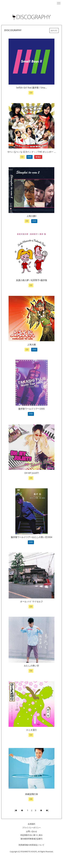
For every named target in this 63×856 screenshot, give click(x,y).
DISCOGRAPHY (12, 30)
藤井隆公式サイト (31, 3)
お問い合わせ (31, 831)
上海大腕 (31, 344)
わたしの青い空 (31, 665)
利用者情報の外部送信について (31, 845)
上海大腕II (31, 215)
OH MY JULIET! (31, 472)
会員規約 (31, 824)
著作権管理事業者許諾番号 (31, 838)
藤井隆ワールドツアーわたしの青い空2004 (31, 537)
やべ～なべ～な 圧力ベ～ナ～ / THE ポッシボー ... (31, 151)
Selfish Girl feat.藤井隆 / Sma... (31, 87)
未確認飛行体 (31, 794)
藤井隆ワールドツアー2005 (31, 408)
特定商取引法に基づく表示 (31, 835)
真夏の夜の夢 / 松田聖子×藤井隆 (31, 280)
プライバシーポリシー (31, 827)
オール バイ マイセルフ (31, 601)
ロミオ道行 (31, 729)
